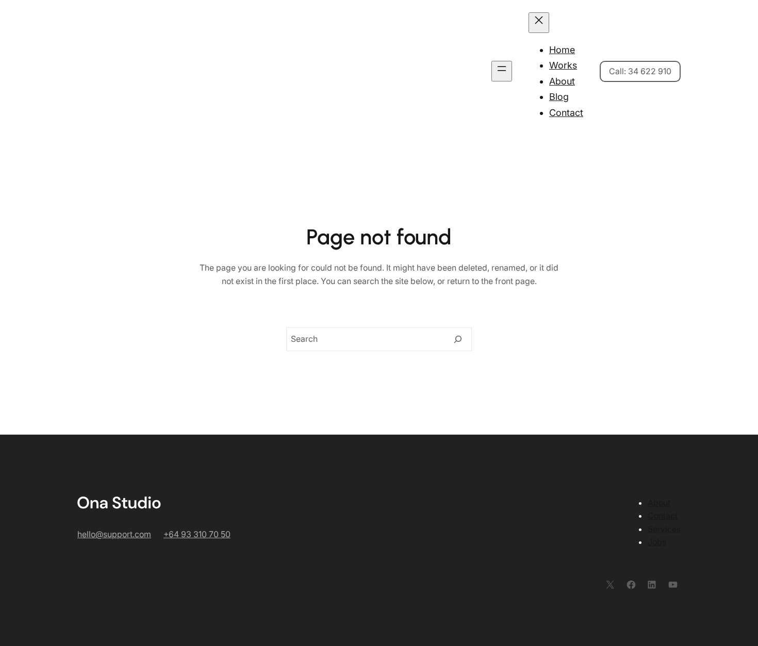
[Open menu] (501, 71)
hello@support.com (114, 534)
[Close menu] (539, 22)
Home (562, 49)
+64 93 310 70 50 (196, 534)
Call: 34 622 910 (640, 71)
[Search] (458, 339)
